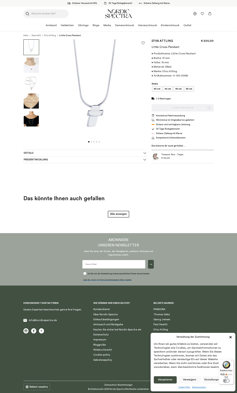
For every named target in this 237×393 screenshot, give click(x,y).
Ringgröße (99, 344)
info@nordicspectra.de (43, 320)
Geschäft (36, 35)
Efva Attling (50, 35)
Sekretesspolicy (199, 387)
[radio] (157, 88)
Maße (155, 84)
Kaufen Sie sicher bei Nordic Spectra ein (117, 329)
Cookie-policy (101, 354)
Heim (25, 35)
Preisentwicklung (36, 159)
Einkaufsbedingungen (106, 319)
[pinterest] (41, 330)
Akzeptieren (165, 379)
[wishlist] (202, 13)
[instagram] (26, 330)
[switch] (226, 381)
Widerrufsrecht (102, 349)
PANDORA (159, 309)
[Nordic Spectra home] (118, 13)
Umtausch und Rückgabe (108, 324)
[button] (230, 337)
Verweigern (189, 379)
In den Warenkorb (182, 107)
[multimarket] (195, 13)
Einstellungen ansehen (217, 379)
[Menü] (232, 361)
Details (29, 153)
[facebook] (33, 330)
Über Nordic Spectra (105, 314)
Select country (39, 387)
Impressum (99, 339)
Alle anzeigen (118, 214)
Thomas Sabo (161, 314)
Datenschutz (101, 334)
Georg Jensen (161, 319)
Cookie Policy (184, 387)
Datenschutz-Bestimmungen (118, 385)
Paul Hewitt (160, 324)
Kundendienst (101, 309)
